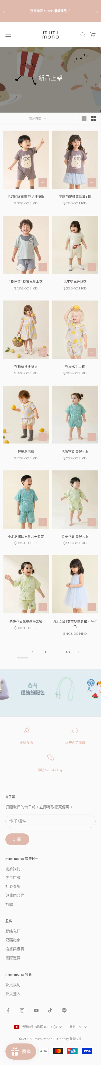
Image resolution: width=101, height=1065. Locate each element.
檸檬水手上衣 (75, 367)
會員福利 (12, 984)
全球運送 (26, 743)
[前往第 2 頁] (79, 652)
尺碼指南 (12, 940)
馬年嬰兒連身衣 (75, 282)
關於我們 (12, 868)
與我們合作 (14, 895)
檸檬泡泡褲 (26, 451)
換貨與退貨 (14, 949)
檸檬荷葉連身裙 (25, 367)
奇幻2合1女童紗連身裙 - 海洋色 (75, 624)
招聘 (9, 904)
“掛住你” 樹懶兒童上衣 (26, 282)
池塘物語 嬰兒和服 (75, 451)
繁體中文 (75, 1027)
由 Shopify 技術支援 (67, 1039)
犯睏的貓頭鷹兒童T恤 (75, 197)
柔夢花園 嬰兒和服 (75, 537)
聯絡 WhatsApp (50, 770)
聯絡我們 (12, 931)
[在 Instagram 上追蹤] (22, 1010)
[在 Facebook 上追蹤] (8, 1010)
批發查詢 (12, 886)
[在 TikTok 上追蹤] (50, 1010)
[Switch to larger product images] (84, 118)
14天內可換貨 (74, 743)
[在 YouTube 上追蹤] (36, 1010)
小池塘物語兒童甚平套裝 (26, 537)
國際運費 (12, 958)
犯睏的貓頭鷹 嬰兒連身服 (25, 197)
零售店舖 (12, 877)
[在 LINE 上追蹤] (64, 1010)
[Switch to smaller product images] (93, 118)
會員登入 (12, 993)
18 (67, 652)
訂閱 (17, 839)
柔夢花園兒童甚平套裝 (25, 621)
